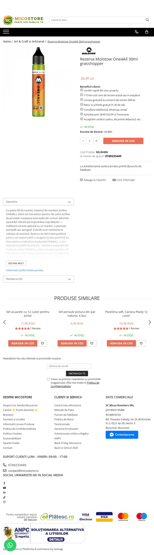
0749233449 (16, 465)
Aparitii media (11, 443)
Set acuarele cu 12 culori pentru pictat (27, 313)
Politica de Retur (64, 419)
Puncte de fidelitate (66, 415)
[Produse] (6, 33)
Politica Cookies (12, 433)
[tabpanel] (38, 82)
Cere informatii (125, 180)
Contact (7, 448)
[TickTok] (4, 497)
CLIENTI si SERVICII (68, 397)
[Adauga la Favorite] (42, 343)
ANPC (57, 438)
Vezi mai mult (16, 263)
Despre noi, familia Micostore (20, 405)
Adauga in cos (123, 141)
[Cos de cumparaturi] (146, 32)
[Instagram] (4, 502)
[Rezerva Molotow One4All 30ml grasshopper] (38, 82)
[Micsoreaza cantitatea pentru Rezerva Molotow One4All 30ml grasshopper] (83, 141)
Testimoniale (62, 424)
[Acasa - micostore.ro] (23, 20)
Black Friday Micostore (67, 443)
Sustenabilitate (12, 438)
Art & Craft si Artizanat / (30, 41)
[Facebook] (4, 483)
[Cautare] (147, 20)
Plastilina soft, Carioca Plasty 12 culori (126, 313)
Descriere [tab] (11, 201)
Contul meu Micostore (67, 405)
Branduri (8, 415)
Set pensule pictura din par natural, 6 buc (77, 313)
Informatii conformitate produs (24, 270)
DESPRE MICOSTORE (17, 397)
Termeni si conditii (14, 419)
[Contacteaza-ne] (136, 32)
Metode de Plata (64, 410)
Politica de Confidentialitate (19, 429)
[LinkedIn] (4, 492)
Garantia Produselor (66, 429)
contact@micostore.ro (22, 471)
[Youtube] (4, 488)
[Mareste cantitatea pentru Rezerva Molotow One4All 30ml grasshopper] (96, 141)
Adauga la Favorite (94, 180)
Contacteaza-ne (124, 434)
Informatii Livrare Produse (18, 424)
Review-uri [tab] (14, 279)
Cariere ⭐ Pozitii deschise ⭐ (20, 410)
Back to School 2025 (66, 448)
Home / (8, 41)
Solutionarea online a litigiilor (71, 433)
